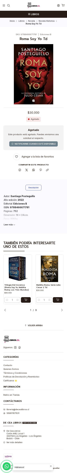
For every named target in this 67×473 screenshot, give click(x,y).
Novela (31, 21)
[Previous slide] (5, 310)
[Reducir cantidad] (7, 300)
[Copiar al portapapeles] (47, 170)
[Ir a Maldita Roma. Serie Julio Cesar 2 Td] (49, 269)
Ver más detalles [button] (14, 442)
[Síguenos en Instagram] (15, 347)
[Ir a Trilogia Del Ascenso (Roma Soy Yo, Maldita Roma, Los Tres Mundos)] (17, 269)
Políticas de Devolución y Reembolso (21, 376)
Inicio (12, 21)
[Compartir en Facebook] (19, 170)
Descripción (33, 188)
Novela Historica (46, 21)
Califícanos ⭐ (10, 380)
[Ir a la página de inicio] (33, 5)
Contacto (7, 365)
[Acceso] (58, 5)
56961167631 (13, 413)
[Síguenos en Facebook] (19, 347)
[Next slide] (61, 310)
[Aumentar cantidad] (17, 300)
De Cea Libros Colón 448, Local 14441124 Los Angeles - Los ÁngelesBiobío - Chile (24, 435)
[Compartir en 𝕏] (26, 170)
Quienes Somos (11, 369)
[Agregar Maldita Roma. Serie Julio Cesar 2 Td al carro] (58, 300)
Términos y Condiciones (15, 373)
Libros (22, 21)
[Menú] (4, 5)
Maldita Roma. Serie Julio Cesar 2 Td (48, 286)
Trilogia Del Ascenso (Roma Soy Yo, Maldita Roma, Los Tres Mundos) (16, 287)
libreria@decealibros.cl (18, 409)
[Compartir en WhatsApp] (33, 170)
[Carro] (63, 5)
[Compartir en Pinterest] (40, 170)
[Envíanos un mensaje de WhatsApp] (7, 466)
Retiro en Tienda (11, 395)
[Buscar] (8, 5)
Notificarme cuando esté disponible (35, 144)
